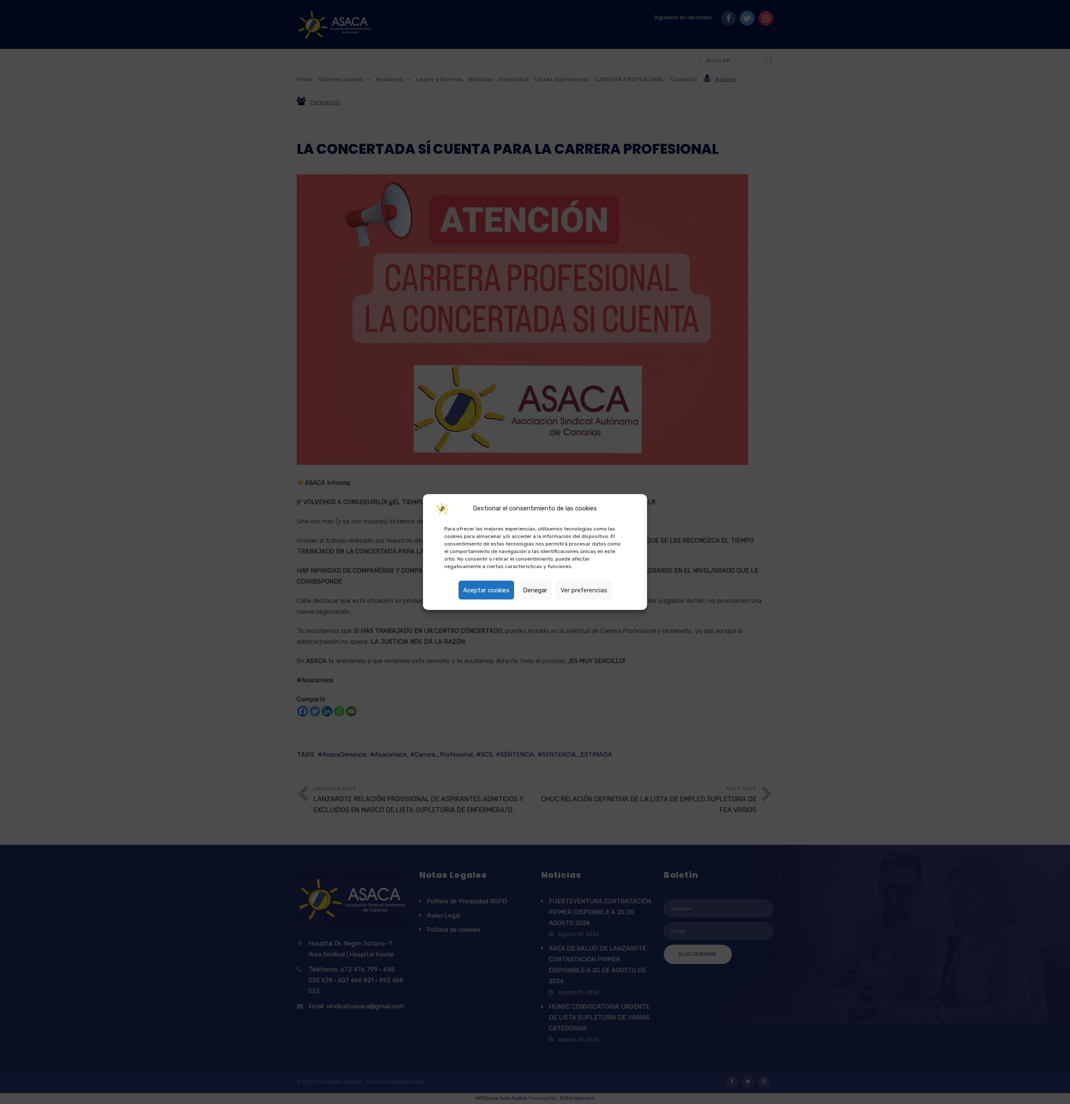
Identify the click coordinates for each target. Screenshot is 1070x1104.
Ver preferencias (583, 590)
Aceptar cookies (486, 590)
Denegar (535, 590)
